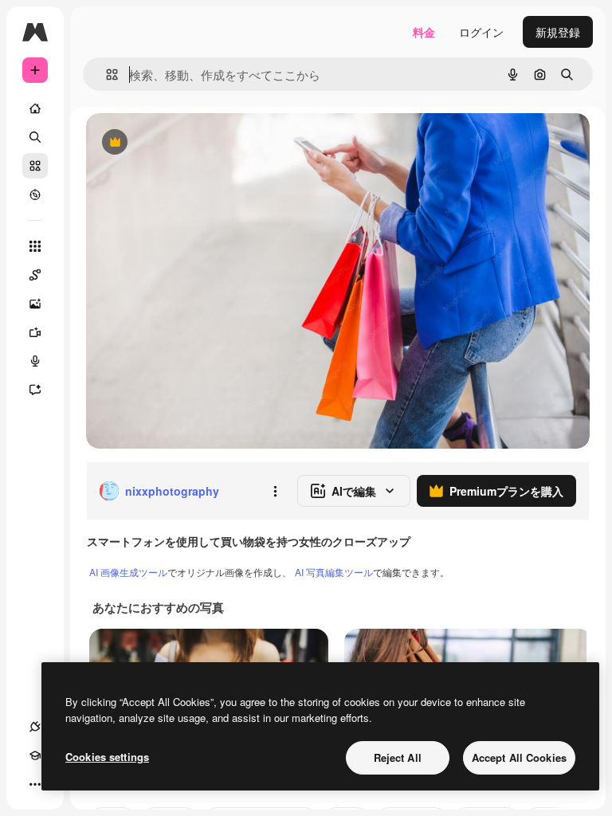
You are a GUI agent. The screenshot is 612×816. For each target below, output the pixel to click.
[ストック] (35, 165)
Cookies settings (107, 756)
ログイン (481, 32)
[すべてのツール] (35, 246)
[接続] (35, 727)
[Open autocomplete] (106, 74)
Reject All (398, 757)
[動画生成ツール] (35, 332)
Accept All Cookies (519, 757)
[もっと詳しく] (35, 194)
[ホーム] (35, 108)
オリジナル (196, 143)
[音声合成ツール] (35, 361)
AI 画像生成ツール (128, 572)
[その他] (35, 784)
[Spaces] (35, 275)
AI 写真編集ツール (334, 572)
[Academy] (35, 755)
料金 (424, 32)
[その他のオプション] (275, 491)
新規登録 (558, 32)
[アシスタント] (35, 389)
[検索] (35, 137)
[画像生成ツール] (35, 303)
